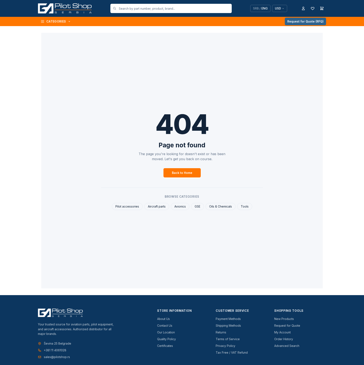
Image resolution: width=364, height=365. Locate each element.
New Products (284, 319)
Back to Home (182, 173)
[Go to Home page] (65, 8)
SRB (256, 8)
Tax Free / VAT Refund (232, 352)
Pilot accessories (127, 206)
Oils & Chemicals (220, 206)
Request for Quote (287, 325)
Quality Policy (166, 339)
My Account (282, 332)
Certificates (165, 346)
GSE (197, 206)
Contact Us (164, 325)
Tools (245, 206)
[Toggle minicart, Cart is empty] (322, 8)
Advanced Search (286, 346)
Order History (283, 339)
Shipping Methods (228, 325)
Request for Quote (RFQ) (305, 21)
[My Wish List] (312, 8)
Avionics (180, 206)
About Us (163, 319)
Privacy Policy (225, 346)
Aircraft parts (157, 206)
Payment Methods (228, 319)
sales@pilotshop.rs (57, 357)
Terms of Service (228, 339)
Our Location (166, 332)
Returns (221, 332)
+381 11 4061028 (55, 350)
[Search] (114, 8)
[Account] (303, 8)
